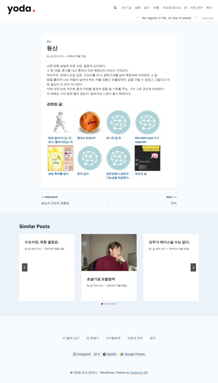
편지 (152, 338)
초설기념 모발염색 (101, 279)
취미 (209, 7)
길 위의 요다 (57, 56)
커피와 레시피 (172, 7)
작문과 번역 (135, 338)
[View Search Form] (115, 8)
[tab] (102, 304)
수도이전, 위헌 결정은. (42, 242)
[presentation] (109, 252)
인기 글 (126, 7)
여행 (156, 7)
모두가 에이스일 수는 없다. (169, 242)
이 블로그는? (71, 338)
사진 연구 (196, 7)
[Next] (193, 267)
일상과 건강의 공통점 (55, 200)
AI (185, 7)
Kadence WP (139, 372)
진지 (171, 200)
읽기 (147, 7)
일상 (49, 41)
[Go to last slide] (24, 267)
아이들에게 (113, 338)
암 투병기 (93, 338)
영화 (138, 7)
